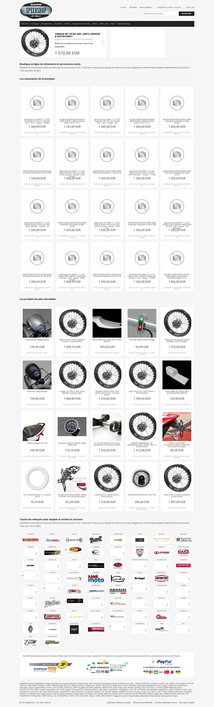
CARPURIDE (118, 547)
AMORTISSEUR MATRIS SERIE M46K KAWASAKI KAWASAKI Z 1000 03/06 (107, 172)
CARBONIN (96, 547)
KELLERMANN (74, 572)
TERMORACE (96, 623)
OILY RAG (52, 598)
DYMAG (74, 560)
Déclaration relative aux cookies (119, 703)
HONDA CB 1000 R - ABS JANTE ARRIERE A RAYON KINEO (72, 392)
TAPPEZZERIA (74, 623)
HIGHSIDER (183, 560)
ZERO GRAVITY (52, 636)
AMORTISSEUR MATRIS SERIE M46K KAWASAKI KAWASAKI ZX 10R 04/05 (37, 172)
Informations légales (186, 703)
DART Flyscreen (183, 547)
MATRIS (74, 585)
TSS (110, 626)
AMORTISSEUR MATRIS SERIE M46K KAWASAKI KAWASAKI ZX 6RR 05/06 (72, 224)
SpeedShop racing (26, 684)
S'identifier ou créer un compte (169, 7)
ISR (22, 575)
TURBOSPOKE (140, 623)
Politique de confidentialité (142, 703)
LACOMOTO (183, 572)
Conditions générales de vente (166, 703)
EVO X (96, 560)
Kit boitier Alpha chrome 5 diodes (141, 340)
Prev (23, 43)
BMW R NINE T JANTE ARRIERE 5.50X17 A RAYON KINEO (72, 341)
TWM (161, 623)
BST (66, 550)
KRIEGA (139, 572)
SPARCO (139, 611)
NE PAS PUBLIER (161, 585)
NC (131, 588)
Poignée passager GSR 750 (37, 443)
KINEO (118, 572)
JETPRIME (52, 572)
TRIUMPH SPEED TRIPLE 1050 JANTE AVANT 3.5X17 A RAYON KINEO (107, 393)
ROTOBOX (30, 611)
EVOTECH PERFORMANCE (140, 560)
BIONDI (140, 534)
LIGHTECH (30, 585)
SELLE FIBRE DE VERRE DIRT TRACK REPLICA (107, 341)
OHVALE (30, 598)
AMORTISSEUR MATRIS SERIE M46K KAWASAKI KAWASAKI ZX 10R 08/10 (37, 275)
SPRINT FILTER (161, 611)
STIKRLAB (183, 611)
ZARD (30, 636)
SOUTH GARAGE (96, 611)
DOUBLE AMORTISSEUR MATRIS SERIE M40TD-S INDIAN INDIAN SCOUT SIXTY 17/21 (72, 121)
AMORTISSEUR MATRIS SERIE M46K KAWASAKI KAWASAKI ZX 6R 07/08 (142, 224)
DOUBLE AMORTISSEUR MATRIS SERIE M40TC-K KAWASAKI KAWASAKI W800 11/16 (177, 276)
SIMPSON (52, 611)
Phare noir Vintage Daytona (37, 391)
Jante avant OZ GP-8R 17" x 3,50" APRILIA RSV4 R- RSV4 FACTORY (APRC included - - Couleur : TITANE (141, 173)
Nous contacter (146, 7)
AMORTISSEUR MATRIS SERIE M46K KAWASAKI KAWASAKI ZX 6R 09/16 (107, 275)
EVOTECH (118, 560)
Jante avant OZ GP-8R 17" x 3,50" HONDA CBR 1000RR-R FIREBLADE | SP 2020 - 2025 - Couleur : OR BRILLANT (177, 225)
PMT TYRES (96, 598)
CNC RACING (140, 547)
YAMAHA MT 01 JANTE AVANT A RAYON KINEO (107, 496)
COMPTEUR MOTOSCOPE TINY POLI (142, 495)
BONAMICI (183, 534)
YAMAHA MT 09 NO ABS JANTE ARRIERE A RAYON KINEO (177, 341)
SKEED (74, 611)
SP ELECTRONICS (118, 611)
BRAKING (30, 547)
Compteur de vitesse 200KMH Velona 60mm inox (72, 444)
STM (30, 623)
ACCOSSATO (30, 534)
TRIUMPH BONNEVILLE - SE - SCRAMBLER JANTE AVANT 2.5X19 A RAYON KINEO (142, 445)
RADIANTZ (161, 598)
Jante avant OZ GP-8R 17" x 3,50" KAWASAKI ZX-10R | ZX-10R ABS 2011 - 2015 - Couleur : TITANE (37, 121)
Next (103, 43)
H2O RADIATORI (161, 560)
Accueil (123, 7)
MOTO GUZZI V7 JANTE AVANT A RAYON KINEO (142, 392)
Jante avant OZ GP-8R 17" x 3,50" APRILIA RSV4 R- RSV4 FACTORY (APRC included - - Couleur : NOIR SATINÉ (72, 173)
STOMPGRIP (52, 623)
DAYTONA (30, 560)
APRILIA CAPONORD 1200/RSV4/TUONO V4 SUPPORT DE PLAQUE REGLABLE (177, 445)
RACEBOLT (140, 598)
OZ (66, 601)
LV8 (44, 588)
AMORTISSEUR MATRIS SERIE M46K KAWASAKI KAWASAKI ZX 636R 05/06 (177, 173)
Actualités (133, 7)
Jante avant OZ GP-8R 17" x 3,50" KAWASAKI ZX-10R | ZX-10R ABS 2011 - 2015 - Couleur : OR (107, 121)
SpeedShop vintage (42, 684)
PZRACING (118, 598)
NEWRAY (183, 585)
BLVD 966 (161, 534)
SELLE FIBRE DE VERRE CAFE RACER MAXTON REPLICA (177, 392)
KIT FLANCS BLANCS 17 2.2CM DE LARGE (37, 496)
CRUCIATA (162, 547)
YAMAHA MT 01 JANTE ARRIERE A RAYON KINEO (177, 496)
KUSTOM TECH (161, 572)
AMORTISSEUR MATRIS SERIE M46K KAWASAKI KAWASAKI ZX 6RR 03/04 (177, 121)
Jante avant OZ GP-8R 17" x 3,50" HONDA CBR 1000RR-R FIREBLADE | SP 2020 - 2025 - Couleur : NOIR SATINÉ (72, 277)
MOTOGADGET (96, 585)
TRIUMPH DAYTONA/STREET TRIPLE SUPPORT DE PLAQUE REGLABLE (72, 496)
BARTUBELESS (117, 534)
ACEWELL (52, 534)
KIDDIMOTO (96, 572)
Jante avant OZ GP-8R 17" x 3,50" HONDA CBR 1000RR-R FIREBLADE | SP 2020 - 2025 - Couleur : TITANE (142, 276)
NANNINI (118, 585)
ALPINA (74, 534)
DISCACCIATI (52, 560)
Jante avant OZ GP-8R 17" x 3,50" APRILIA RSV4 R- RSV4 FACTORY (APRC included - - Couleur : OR (37, 224)
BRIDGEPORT (52, 547)
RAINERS (183, 598)
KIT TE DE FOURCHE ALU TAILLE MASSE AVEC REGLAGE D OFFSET (107, 444)
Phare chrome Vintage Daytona (37, 340)
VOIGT (183, 623)
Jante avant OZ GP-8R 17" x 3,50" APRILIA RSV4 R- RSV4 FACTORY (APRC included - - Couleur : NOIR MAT (107, 225)
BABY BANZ (96, 534)
